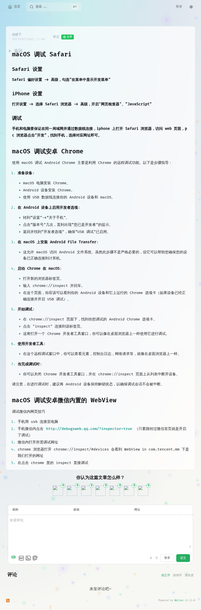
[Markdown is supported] (14, 558)
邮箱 (76, 510)
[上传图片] (28, 558)
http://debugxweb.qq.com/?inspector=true (89, 429)
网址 (137, 510)
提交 (183, 558)
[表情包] (21, 558)
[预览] (35, 558)
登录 (179, 7)
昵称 (15, 510)
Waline (179, 600)
